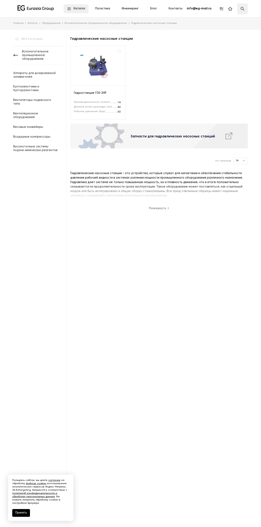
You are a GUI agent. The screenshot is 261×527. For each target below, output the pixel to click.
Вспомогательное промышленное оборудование (35, 55)
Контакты (175, 8)
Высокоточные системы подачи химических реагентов (35, 148)
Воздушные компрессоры (31, 137)
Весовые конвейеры (28, 127)
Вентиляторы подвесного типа (32, 102)
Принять (21, 513)
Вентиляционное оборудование (25, 115)
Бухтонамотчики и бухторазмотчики (26, 88)
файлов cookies (36, 483)
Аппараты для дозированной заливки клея (34, 75)
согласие (54, 480)
